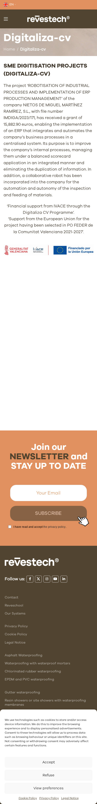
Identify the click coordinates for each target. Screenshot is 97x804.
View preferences (48, 788)
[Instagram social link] (46, 579)
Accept (48, 762)
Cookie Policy (28, 798)
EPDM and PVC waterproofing (29, 679)
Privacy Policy (49, 798)
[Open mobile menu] (6, 19)
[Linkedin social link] (63, 579)
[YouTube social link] (55, 579)
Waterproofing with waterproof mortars (37, 663)
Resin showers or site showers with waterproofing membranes (45, 702)
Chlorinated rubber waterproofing (33, 671)
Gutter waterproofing (22, 692)
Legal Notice (70, 798)
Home (9, 49)
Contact (11, 597)
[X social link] (38, 579)
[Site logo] (48, 18)
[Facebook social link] (29, 579)
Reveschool (14, 605)
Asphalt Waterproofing (23, 655)
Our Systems (15, 613)
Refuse (48, 775)
